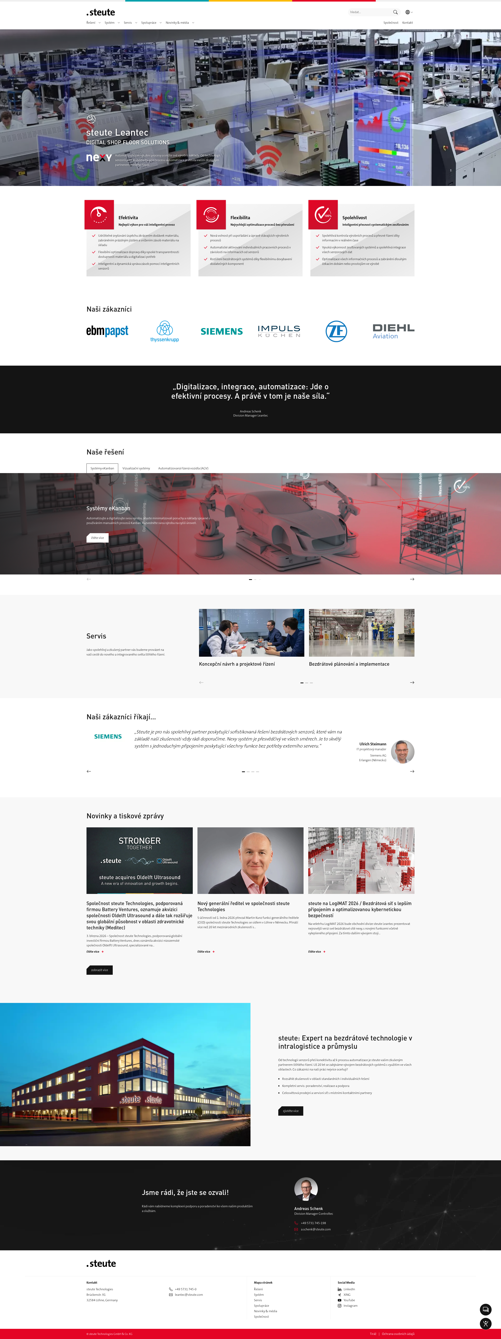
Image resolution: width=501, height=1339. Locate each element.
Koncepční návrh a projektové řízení (237, 663)
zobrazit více (99, 970)
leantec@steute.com (189, 1295)
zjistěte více (291, 1111)
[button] (99, 22)
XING (347, 1295)
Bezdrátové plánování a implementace (349, 663)
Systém (259, 1295)
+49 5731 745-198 (313, 1223)
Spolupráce (261, 1306)
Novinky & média (265, 1311)
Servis (258, 1300)
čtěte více (97, 538)
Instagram (351, 1306)
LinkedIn (349, 1289)
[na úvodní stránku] (101, 12)
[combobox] (369, 12)
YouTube (349, 1300)
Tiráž (373, 1334)
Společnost (261, 1317)
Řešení (258, 1289)
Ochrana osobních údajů (398, 1334)
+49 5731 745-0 (185, 1289)
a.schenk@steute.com (316, 1229)
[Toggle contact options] (486, 1310)
